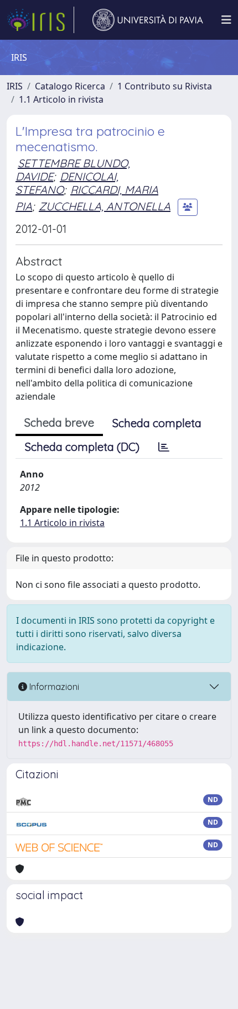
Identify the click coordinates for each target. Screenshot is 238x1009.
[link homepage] (40, 20)
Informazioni (53, 686)
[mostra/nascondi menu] (226, 19)
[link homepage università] (148, 20)
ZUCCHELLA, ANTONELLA (104, 206)
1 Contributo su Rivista (164, 86)
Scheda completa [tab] (156, 423)
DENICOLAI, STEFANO (66, 183)
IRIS (15, 86)
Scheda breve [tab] (59, 422)
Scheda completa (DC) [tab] (82, 447)
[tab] (164, 447)
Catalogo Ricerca (70, 86)
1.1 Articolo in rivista (61, 99)
